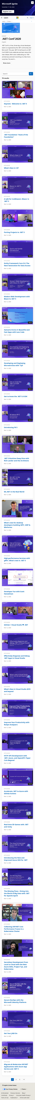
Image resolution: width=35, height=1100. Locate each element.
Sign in (32, 17)
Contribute (4, 1095)
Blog (23, 1093)
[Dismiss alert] (32, 2)
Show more (6, 63)
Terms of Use (4, 1097)
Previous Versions (15, 1093)
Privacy (11, 1095)
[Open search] (27, 17)
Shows (9, 21)
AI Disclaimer (5, 1093)
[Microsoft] (17, 18)
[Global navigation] (1, 17)
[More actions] (31, 21)
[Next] (23, 1079)
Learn (3, 21)
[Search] (31, 73)
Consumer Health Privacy (23, 1095)
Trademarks (13, 1097)
